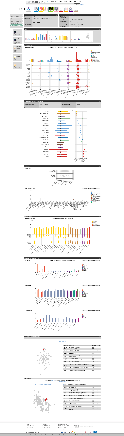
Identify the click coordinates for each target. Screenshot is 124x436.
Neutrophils (46, 149)
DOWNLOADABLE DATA (63, 425)
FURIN (65, 392)
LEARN (70, 1)
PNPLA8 (65, 351)
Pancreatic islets (45, 116)
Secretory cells (46, 139)
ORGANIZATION (46, 427)
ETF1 (65, 370)
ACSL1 (65, 367)
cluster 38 (53, 380)
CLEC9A (65, 393)
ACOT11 (65, 401)
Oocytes (47, 140)
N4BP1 (65, 363)
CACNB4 (65, 395)
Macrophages (46, 151)
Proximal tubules (45, 130)
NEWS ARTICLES (30, 425)
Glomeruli (47, 128)
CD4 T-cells (46, 152)
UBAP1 (65, 348)
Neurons (47, 111)
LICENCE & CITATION (63, 427)
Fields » (82, 4)
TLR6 (65, 397)
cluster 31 (54, 339)
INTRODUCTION (46, 425)
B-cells (47, 156)
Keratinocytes (46, 135)
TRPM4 (65, 408)
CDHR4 (65, 389)
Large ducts (46, 123)
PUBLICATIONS (45, 429)
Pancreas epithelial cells (44, 137)
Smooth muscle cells (44, 147)
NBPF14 (65, 387)
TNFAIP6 (65, 361)
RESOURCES (54, 1)
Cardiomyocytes (45, 142)
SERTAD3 (66, 400)
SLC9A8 (65, 359)
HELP (79, 1)
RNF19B (65, 358)
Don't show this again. (91, 434)
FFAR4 (65, 390)
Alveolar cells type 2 (45, 121)
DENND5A (66, 347)
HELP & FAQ (61, 429)
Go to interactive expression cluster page (43, 344)
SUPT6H (65, 365)
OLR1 (65, 398)
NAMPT (65, 355)
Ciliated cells (46, 118)
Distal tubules (46, 132)
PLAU (65, 410)
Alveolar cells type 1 (45, 120)
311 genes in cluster (62, 341)
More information (83, 434)
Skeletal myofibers (45, 144)
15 (63, 344)
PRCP (65, 404)
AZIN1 (65, 356)
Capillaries (46, 146)
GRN (65, 403)
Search (77, 4)
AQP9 (65, 369)
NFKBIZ (65, 353)
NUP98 (65, 350)
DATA (75, 1)
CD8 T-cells (46, 154)
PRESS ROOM (30, 427)
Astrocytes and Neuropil (44, 113)
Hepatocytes (46, 127)
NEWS (65, 1)
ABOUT (60, 1)
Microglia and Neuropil (44, 115)
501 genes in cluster (63, 381)
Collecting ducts (45, 125)
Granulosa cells (45, 134)
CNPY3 (65, 406)
